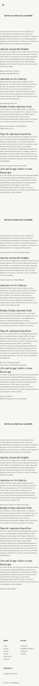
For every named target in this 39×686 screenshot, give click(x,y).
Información (8, 656)
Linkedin (23, 654)
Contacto (7, 659)
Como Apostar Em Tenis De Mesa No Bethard (15, 252)
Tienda (6, 654)
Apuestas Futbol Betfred (8, 589)
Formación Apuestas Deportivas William (13, 166)
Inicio (5, 646)
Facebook (23, 651)
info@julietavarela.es (10, 674)
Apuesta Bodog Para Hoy (8, 103)
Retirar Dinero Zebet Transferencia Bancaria (14, 505)
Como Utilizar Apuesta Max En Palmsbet (13, 365)
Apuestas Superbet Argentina (9, 73)
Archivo (6, 648)
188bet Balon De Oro (7, 128)
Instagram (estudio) (27, 648)
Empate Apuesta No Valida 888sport (12, 280)
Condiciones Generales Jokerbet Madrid (13, 126)
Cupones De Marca (6, 396)
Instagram (23, 646)
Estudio (6, 651)
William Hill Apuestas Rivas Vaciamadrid (13, 399)
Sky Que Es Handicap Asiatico (10, 362)
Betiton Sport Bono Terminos (10, 71)
